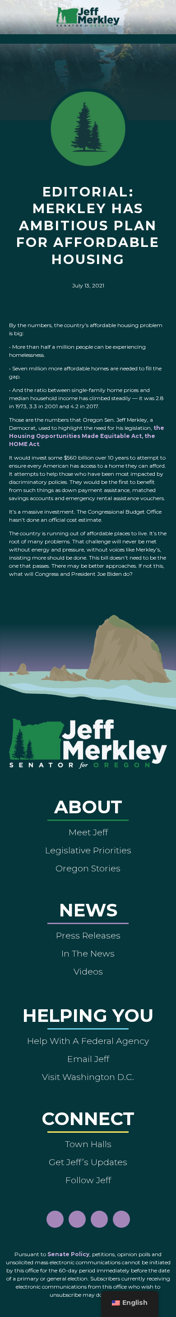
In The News (88, 953)
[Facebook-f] (55, 1219)
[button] (88, 36)
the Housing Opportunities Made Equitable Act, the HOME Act (86, 435)
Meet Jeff (88, 832)
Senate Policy (68, 1254)
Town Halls (88, 1143)
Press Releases (88, 935)
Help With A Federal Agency (88, 1040)
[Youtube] (99, 1219)
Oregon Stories (88, 868)
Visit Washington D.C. (88, 1076)
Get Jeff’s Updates (88, 1162)
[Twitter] (121, 1219)
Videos (88, 971)
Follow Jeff (88, 1180)
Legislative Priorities (88, 850)
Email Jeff (88, 1058)
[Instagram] (77, 1219)
